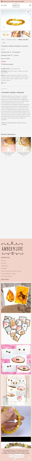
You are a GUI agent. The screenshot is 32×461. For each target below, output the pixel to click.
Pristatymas (4, 268)
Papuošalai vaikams (11, 39)
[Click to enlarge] (4, 27)
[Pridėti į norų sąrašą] (9, 149)
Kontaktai (3, 263)
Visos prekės (4, 72)
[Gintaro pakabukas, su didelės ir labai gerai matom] (16, 298)
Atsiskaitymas (4, 265)
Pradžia (3, 39)
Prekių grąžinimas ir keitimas (8, 273)
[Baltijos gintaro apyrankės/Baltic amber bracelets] (16, 421)
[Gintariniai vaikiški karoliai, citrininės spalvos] (23, 144)
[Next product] (5, 43)
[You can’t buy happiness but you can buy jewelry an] (16, 329)
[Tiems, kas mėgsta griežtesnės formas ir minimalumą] (16, 390)
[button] (2, 19)
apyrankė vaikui (9, 75)
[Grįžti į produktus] (4, 43)
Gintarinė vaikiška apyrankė (17, 77)
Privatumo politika (19, 455)
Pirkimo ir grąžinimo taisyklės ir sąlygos (11, 271)
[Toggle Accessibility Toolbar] (29, 458)
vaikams (11, 78)
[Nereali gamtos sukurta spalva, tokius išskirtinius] (16, 359)
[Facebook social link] (5, 83)
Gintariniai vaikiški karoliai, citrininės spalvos (24, 153)
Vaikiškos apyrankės (23, 39)
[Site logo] (16, 5)
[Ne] (14, 458)
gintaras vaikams (17, 75)
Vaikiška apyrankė (18, 78)
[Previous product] (2, 43)
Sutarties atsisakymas (6, 276)
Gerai (11, 455)
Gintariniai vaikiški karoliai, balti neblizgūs (8, 153)
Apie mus (3, 260)
